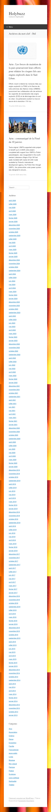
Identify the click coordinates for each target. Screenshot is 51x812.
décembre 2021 (14, 386)
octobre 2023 (13, 309)
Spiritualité (12, 781)
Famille (11, 746)
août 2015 (12, 641)
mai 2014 (12, 687)
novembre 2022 (14, 347)
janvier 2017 (13, 592)
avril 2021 (12, 414)
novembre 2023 (14, 305)
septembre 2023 (14, 312)
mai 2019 (12, 494)
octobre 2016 (13, 603)
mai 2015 (12, 652)
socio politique (14, 777)
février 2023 (13, 337)
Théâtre (11, 784)
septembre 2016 (14, 606)
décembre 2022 (14, 344)
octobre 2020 (13, 435)
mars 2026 (12, 214)
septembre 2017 (14, 564)
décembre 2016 (14, 596)
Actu (23, 106)
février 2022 (13, 379)
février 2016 (13, 620)
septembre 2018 (14, 522)
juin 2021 (12, 407)
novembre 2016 (14, 599)
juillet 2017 (12, 571)
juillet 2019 (12, 487)
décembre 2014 (14, 669)
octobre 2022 (13, 351)
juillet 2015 (12, 645)
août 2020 (12, 442)
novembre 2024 (14, 263)
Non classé (13, 763)
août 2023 (12, 316)
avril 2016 (12, 613)
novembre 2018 (14, 515)
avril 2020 (12, 456)
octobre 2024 (13, 267)
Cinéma (11, 735)
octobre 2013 (13, 711)
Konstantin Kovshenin (26, 800)
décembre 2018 (14, 512)
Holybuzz (17, 13)
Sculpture (12, 774)
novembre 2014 (14, 673)
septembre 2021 (14, 396)
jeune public (13, 753)
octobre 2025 (13, 232)
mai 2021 (12, 410)
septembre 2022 (14, 354)
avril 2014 (12, 690)
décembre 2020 (14, 428)
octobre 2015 (13, 634)
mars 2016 (12, 617)
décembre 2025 (14, 225)
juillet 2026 (12, 204)
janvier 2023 (13, 340)
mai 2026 (12, 207)
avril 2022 (12, 372)
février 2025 (13, 253)
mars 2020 (12, 459)
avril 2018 (12, 540)
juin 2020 (12, 449)
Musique (12, 760)
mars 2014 (12, 694)
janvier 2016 (13, 624)
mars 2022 (12, 375)
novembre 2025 (14, 228)
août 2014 (12, 683)
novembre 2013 (14, 708)
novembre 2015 (14, 631)
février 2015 (13, 662)
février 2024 (13, 295)
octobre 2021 (13, 393)
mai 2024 (12, 284)
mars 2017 (12, 585)
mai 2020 (12, 452)
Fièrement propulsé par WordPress (21, 798)
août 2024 (12, 274)
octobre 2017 (13, 561)
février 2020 (13, 463)
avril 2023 (12, 330)
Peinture (12, 767)
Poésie (11, 770)
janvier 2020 (13, 466)
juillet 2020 (12, 445)
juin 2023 (12, 323)
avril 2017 (12, 582)
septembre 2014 (14, 680)
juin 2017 (12, 575)
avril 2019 (12, 498)
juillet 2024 (12, 277)
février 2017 (13, 589)
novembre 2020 (14, 431)
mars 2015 (12, 659)
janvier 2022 (13, 382)
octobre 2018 (13, 519)
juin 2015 (12, 648)
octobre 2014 (13, 676)
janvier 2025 (13, 256)
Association (13, 732)
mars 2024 (12, 291)
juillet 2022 (12, 361)
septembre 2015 (14, 638)
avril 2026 (12, 211)
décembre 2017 (14, 554)
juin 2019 (12, 491)
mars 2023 (12, 333)
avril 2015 (12, 655)
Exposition (12, 742)
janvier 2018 (13, 550)
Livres (11, 756)
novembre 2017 (14, 557)
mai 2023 (12, 326)
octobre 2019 (13, 477)
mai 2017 (12, 578)
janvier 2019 (13, 508)
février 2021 (13, 421)
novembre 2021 (14, 389)
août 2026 (12, 200)
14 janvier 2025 (14, 174)
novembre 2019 (14, 473)
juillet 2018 (12, 529)
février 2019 (13, 505)
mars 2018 (12, 543)
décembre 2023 (14, 302)
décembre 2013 (14, 704)
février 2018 (13, 547)
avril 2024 (12, 288)
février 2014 (13, 697)
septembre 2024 (14, 270)
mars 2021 (12, 417)
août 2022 (12, 358)
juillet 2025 (12, 239)
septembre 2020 (14, 438)
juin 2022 (12, 365)
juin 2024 (12, 281)
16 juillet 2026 (13, 106)
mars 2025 (12, 249)
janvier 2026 (13, 221)
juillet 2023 (12, 319)
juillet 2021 (12, 403)
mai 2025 (12, 242)
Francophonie (13, 749)
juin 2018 (12, 533)
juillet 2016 (12, 610)
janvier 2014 (13, 701)
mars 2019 (12, 501)
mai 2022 (12, 368)
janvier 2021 (13, 424)
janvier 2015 (13, 666)
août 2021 (12, 400)
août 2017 (12, 568)
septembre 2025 (14, 235)
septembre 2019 (14, 480)
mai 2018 (12, 536)
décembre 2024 (14, 260)
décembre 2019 (14, 470)
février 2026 (13, 218)
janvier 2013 (13, 715)
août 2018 (12, 526)
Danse (11, 739)
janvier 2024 (13, 298)
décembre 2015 (14, 627)
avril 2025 (12, 246)
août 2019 (12, 484)
